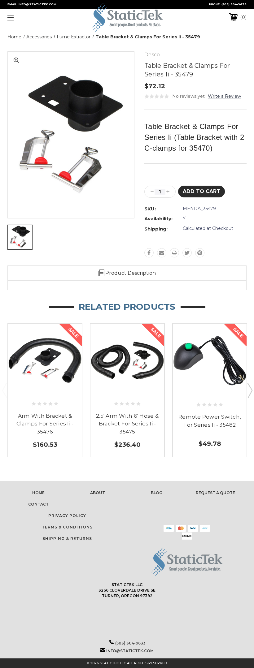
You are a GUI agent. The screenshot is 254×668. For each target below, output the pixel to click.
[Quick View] (45, 390)
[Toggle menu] (31, 17)
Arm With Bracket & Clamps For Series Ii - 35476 (45, 424)
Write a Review (224, 96)
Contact (38, 504)
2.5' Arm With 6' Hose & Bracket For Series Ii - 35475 (127, 424)
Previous (4, 390)
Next (250, 390)
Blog (156, 492)
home (38, 492)
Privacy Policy (67, 515)
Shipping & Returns (67, 538)
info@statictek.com (130, 651)
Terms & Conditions (67, 527)
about (97, 492)
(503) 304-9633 (234, 4)
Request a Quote (215, 492)
